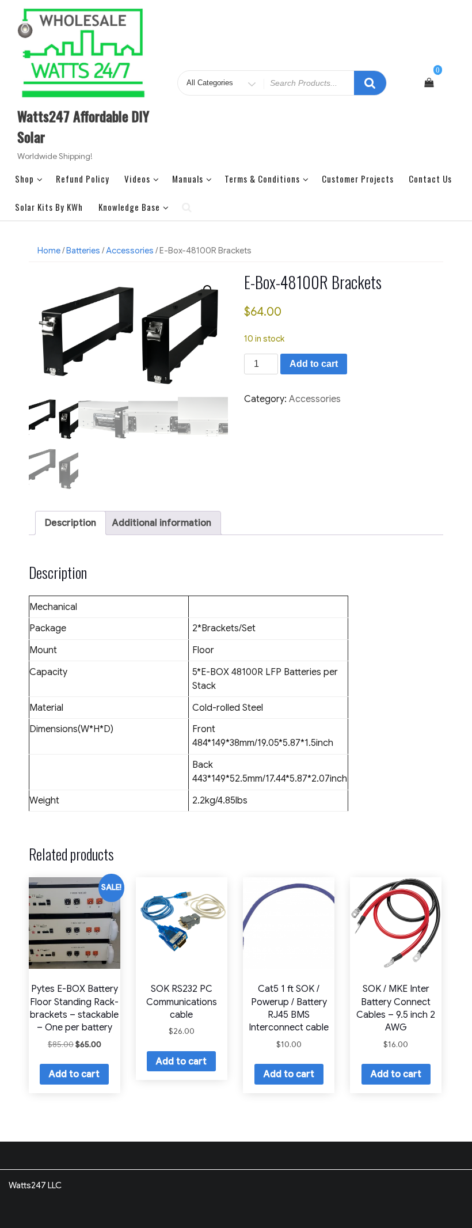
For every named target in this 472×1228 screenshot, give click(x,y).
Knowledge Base (129, 206)
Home (48, 250)
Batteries (83, 250)
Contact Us (430, 178)
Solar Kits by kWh (49, 206)
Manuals (187, 178)
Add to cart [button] (74, 1074)
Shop (24, 178)
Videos (137, 178)
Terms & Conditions (262, 178)
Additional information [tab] (161, 523)
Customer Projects (358, 178)
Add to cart (314, 364)
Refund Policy (82, 178)
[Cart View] (428, 83)
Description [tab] (70, 523)
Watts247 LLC (35, 1185)
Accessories (130, 250)
